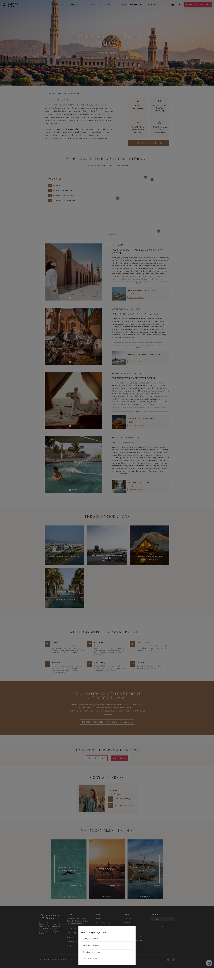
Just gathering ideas (92, 939)
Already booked (90, 959)
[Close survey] (107, 484)
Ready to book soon (92, 952)
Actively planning (91, 945)
